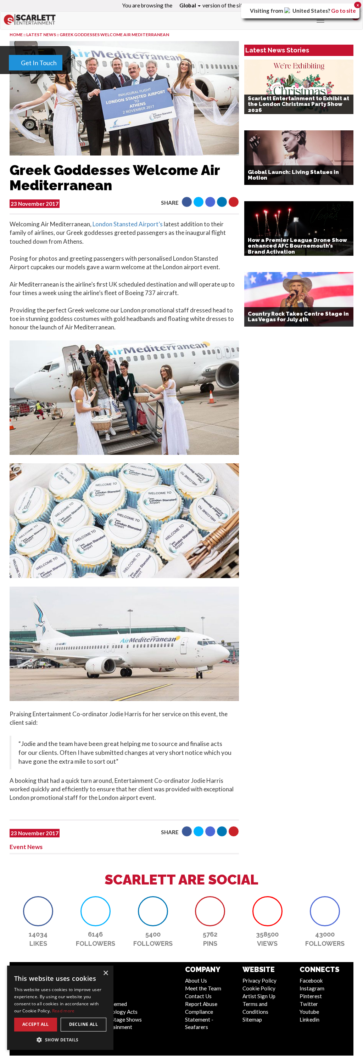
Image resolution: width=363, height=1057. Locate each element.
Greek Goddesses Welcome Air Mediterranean (114, 34)
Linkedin (309, 1019)
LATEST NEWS (41, 34)
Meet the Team (203, 988)
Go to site (343, 10)
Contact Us (198, 996)
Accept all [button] (35, 1024)
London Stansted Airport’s (128, 224)
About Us (196, 980)
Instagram (312, 988)
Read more (63, 1011)
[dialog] (60, 1008)
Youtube (309, 1011)
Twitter (309, 1004)
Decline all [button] (83, 1024)
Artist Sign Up (258, 996)
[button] (187, 202)
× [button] (105, 973)
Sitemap (252, 1019)
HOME (16, 34)
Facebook (311, 980)
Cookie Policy (258, 988)
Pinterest (311, 996)
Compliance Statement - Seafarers (199, 1019)
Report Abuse (201, 1004)
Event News (26, 846)
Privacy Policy (259, 980)
